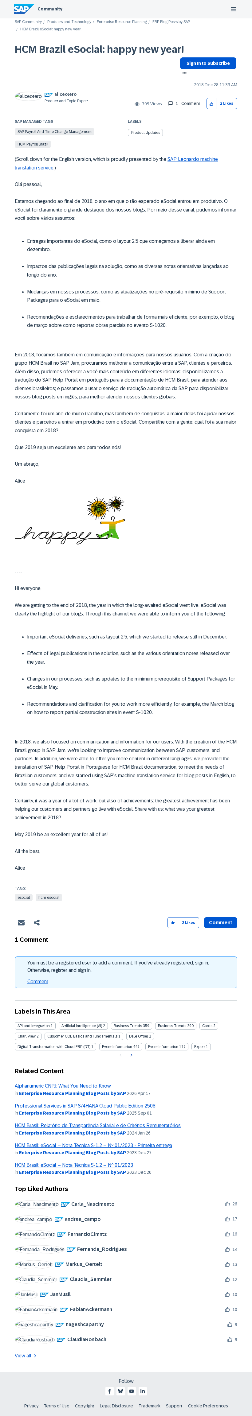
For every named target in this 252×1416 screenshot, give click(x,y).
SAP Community (28, 22)
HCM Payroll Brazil (33, 144)
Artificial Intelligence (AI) (81, 1026)
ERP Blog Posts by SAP (171, 22)
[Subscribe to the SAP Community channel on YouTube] (131, 1391)
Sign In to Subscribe (208, 63)
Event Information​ (163, 1047)
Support (174, 1405)
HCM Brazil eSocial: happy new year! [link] (50, 29)
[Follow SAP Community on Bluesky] (120, 1391)
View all (23, 1355)
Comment (37, 981)
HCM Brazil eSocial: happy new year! (99, 49)
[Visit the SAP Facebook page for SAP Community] (109, 1391)
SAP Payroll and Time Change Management (55, 132)
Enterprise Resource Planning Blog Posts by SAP (72, 1093)
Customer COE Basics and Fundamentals (82, 1036)
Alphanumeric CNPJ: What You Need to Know (63, 1085)
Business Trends (128, 1026)
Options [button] (183, 74)
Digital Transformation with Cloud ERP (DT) (54, 1047)
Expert (199, 1047)
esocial (24, 897)
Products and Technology (69, 22)
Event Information (117, 1047)
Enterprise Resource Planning (122, 22)
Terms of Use (56, 1405)
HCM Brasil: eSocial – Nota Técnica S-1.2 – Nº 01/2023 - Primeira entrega (93, 1145)
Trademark (149, 1405)
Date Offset (138, 1036)
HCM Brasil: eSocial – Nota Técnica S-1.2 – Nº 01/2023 (74, 1165)
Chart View (27, 1036)
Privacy (31, 1405)
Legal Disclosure (116, 1405)
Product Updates (145, 132)
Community (49, 8)
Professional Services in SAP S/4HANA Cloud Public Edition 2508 (85, 1105)
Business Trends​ (172, 1026)
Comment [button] (220, 922)
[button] (211, 103)
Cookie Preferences (208, 1405)
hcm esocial (48, 897)
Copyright (84, 1405)
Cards (207, 1026)
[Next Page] (131, 1055)
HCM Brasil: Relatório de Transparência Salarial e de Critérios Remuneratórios (98, 1125)
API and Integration (34, 1026)
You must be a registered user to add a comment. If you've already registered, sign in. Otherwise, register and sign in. (118, 966)
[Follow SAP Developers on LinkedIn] (142, 1391)
